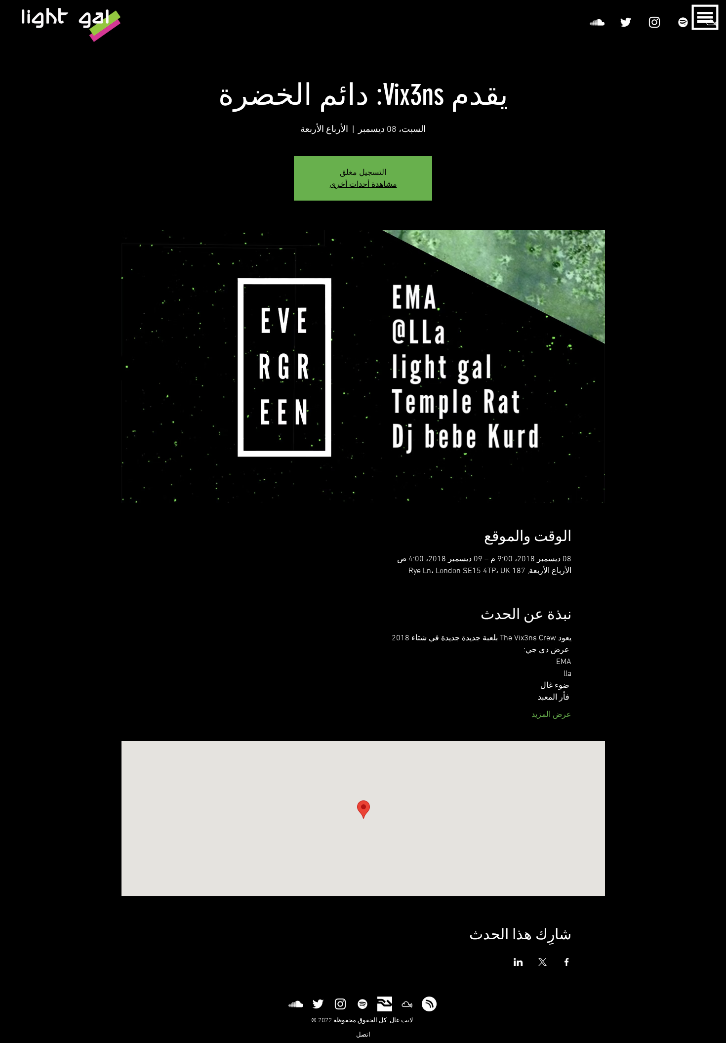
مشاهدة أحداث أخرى (363, 184)
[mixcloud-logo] (407, 1004)
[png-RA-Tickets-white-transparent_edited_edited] (384, 1004)
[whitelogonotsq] (429, 1004)
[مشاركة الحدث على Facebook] (566, 962)
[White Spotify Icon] (683, 22)
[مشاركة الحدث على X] (542, 962)
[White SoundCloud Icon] (597, 22)
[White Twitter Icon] (625, 22)
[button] (705, 17)
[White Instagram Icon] (654, 22)
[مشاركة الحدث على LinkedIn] (518, 962)
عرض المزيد (551, 715)
